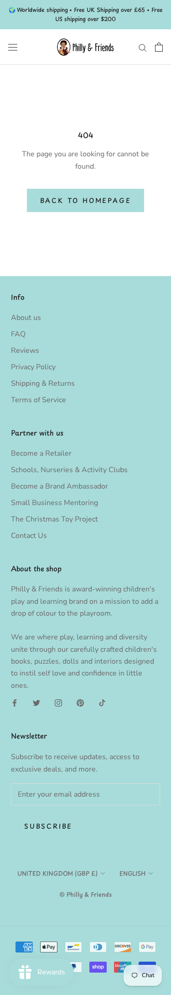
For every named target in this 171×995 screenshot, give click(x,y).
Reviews (25, 351)
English (132, 873)
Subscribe (48, 826)
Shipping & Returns (43, 383)
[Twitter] (36, 702)
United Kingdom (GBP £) (57, 873)
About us (26, 318)
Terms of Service (38, 400)
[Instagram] (58, 702)
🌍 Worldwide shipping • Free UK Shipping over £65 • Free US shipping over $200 (86, 14)
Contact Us (29, 536)
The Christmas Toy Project (54, 519)
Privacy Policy (33, 367)
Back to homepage (85, 200)
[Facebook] (14, 702)
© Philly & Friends (85, 894)
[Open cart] (159, 47)
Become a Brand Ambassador (59, 486)
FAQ (18, 334)
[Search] (143, 47)
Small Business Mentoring (54, 503)
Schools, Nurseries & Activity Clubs (69, 470)
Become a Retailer (41, 453)
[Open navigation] (12, 47)
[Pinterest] (80, 702)
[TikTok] (102, 702)
